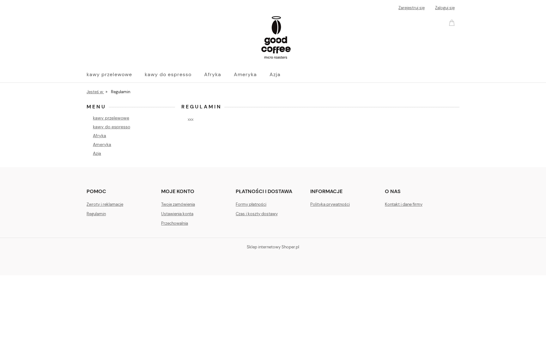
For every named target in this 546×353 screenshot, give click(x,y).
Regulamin (96, 213)
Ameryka (102, 144)
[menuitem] (116, 74)
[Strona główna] (189, 37)
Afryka (99, 135)
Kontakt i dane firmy (403, 204)
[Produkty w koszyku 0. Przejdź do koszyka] (453, 22)
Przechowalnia (174, 223)
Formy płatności (251, 204)
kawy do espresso (111, 127)
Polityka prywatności (330, 204)
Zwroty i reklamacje (105, 204)
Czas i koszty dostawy (257, 213)
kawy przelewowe (111, 118)
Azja (97, 153)
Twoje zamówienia (178, 204)
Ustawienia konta (177, 213)
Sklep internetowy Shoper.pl (273, 247)
